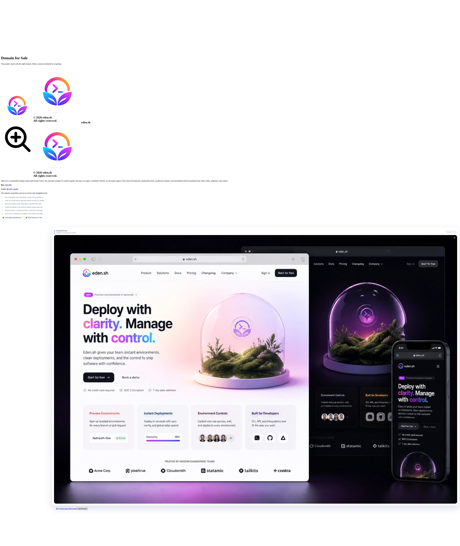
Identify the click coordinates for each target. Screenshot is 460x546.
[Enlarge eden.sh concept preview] (454, 237)
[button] (255, 369)
